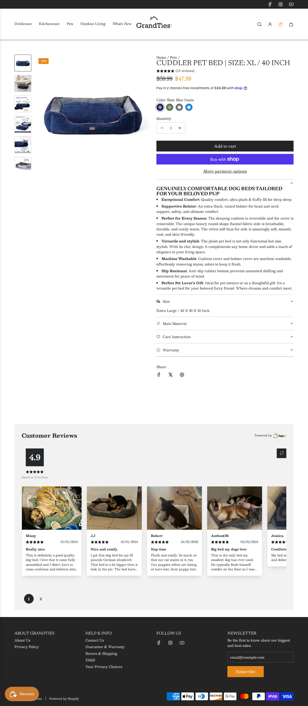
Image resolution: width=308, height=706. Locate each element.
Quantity (163, 118)
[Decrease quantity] (162, 128)
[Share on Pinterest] (182, 375)
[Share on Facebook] (159, 375)
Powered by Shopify (64, 698)
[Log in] (270, 24)
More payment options (225, 171)
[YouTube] (291, 4)
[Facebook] (270, 4)
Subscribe (245, 671)
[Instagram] (280, 4)
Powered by (263, 435)
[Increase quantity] (179, 128)
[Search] (259, 24)
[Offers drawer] (280, 24)
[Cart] (291, 24)
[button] (39, 113)
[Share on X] (170, 375)
